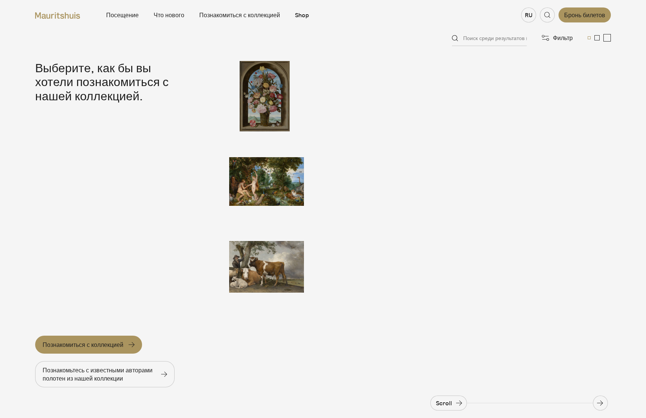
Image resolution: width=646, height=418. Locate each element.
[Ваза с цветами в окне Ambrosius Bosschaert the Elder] (266, 96)
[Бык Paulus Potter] (266, 267)
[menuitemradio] (589, 37)
